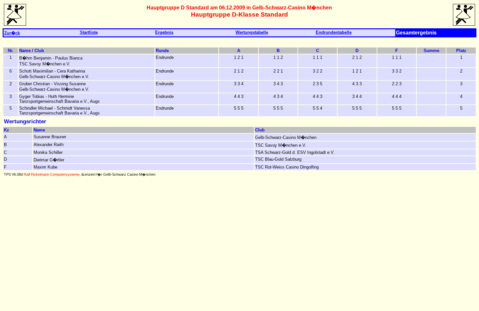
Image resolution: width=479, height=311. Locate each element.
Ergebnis (164, 32)
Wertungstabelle (252, 32)
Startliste (89, 32)
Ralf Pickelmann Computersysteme (52, 174)
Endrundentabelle (334, 32)
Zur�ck (12, 33)
